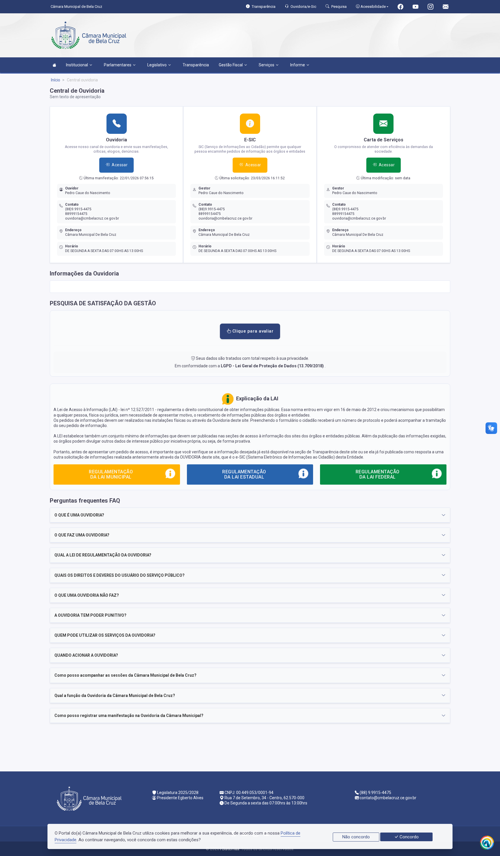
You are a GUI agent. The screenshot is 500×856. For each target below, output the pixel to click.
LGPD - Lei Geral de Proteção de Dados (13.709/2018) (273, 366)
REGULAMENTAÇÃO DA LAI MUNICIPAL (111, 474)
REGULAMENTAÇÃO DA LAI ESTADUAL (244, 474)
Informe (297, 65)
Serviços (266, 65)
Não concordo (356, 836)
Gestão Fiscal (231, 65)
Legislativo (157, 65)
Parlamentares (117, 65)
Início (55, 80)
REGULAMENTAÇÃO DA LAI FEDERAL (378, 474)
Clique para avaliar (252, 331)
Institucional (77, 65)
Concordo (408, 836)
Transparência (196, 65)
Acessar (120, 165)
